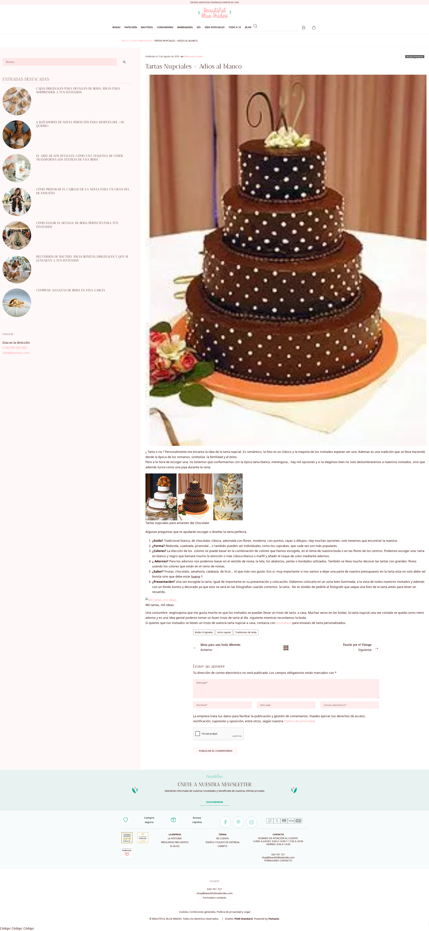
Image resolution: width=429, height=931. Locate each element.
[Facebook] (225, 822)
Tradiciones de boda (246, 632)
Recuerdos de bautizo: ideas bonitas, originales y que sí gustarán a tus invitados (82, 258)
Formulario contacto (214, 897)
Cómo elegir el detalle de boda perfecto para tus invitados (77, 225)
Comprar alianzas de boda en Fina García (70, 290)
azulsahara (283, 623)
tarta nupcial (224, 632)
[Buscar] (124, 62)
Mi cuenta (222, 838)
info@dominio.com (16, 353)
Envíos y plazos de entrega (222, 842)
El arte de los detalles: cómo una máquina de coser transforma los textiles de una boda (79, 158)
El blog (174, 846)
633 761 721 (278, 854)
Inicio (125, 40)
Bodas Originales (204, 632)
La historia (175, 838)
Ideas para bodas (141, 40)
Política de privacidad (299, 721)
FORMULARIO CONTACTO (278, 860)
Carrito (222, 846)
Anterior (221, 647)
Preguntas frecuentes (175, 842)
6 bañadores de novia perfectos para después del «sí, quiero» (80, 124)
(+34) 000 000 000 (15, 348)
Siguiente (357, 647)
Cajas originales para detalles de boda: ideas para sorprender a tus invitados (78, 90)
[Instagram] (251, 822)
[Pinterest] (238, 822)
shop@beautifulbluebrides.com (278, 857)
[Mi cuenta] (303, 27)
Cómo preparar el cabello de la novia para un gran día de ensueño (82, 191)
